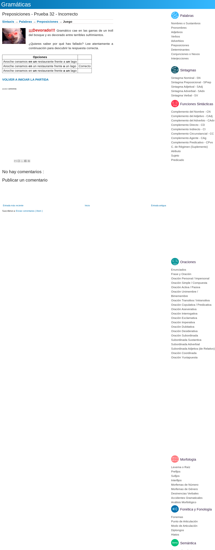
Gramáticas (16, 4)
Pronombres (179, 27)
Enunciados (178, 269)
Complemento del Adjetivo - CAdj (192, 116)
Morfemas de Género (184, 489)
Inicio (87, 205)
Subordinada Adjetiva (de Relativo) (193, 348)
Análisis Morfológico (183, 502)
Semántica (188, 543)
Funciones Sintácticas (196, 104)
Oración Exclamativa (184, 317)
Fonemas (177, 517)
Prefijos (175, 471)
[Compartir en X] (22, 160)
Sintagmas (188, 70)
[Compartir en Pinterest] (28, 160)
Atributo (176, 151)
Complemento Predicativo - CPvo (192, 142)
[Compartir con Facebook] (25, 160)
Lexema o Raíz (180, 467)
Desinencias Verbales (185, 493)
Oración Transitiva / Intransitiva (190, 300)
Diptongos (177, 530)
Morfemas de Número (184, 484)
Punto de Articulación (184, 521)
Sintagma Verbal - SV (184, 95)
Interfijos (176, 480)
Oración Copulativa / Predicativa (191, 304)
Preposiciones (47, 21)
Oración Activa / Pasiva (185, 287)
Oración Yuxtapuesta (184, 357)
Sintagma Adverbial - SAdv (188, 91)
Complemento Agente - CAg (188, 138)
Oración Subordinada (184, 335)
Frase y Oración (181, 274)
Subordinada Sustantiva (186, 339)
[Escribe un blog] (18, 160)
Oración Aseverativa (184, 309)
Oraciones (188, 262)
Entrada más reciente (13, 205)
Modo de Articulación (184, 525)
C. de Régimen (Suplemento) (189, 146)
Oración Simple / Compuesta (189, 282)
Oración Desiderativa (184, 331)
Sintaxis (8, 21)
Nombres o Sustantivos (186, 23)
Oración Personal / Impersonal (190, 278)
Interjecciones (180, 58)
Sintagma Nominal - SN (186, 77)
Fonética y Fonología (196, 509)
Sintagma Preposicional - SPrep (191, 82)
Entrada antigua (158, 205)
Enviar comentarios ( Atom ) (29, 211)
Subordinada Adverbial (185, 344)
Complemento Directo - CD (188, 124)
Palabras (25, 21)
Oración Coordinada (184, 353)
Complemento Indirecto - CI (188, 129)
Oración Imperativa (183, 322)
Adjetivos (177, 32)
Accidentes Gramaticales (187, 497)
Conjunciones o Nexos (185, 54)
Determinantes (180, 49)
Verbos (175, 36)
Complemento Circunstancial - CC (192, 133)
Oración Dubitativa (182, 326)
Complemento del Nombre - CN (191, 111)
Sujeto (175, 155)
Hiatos (175, 534)
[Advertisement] (140, 39)
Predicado (177, 159)
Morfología (188, 459)
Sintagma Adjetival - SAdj (187, 86)
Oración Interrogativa (184, 313)
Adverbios (177, 40)
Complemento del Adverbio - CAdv (193, 120)
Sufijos (175, 475)
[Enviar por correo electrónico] (15, 160)
